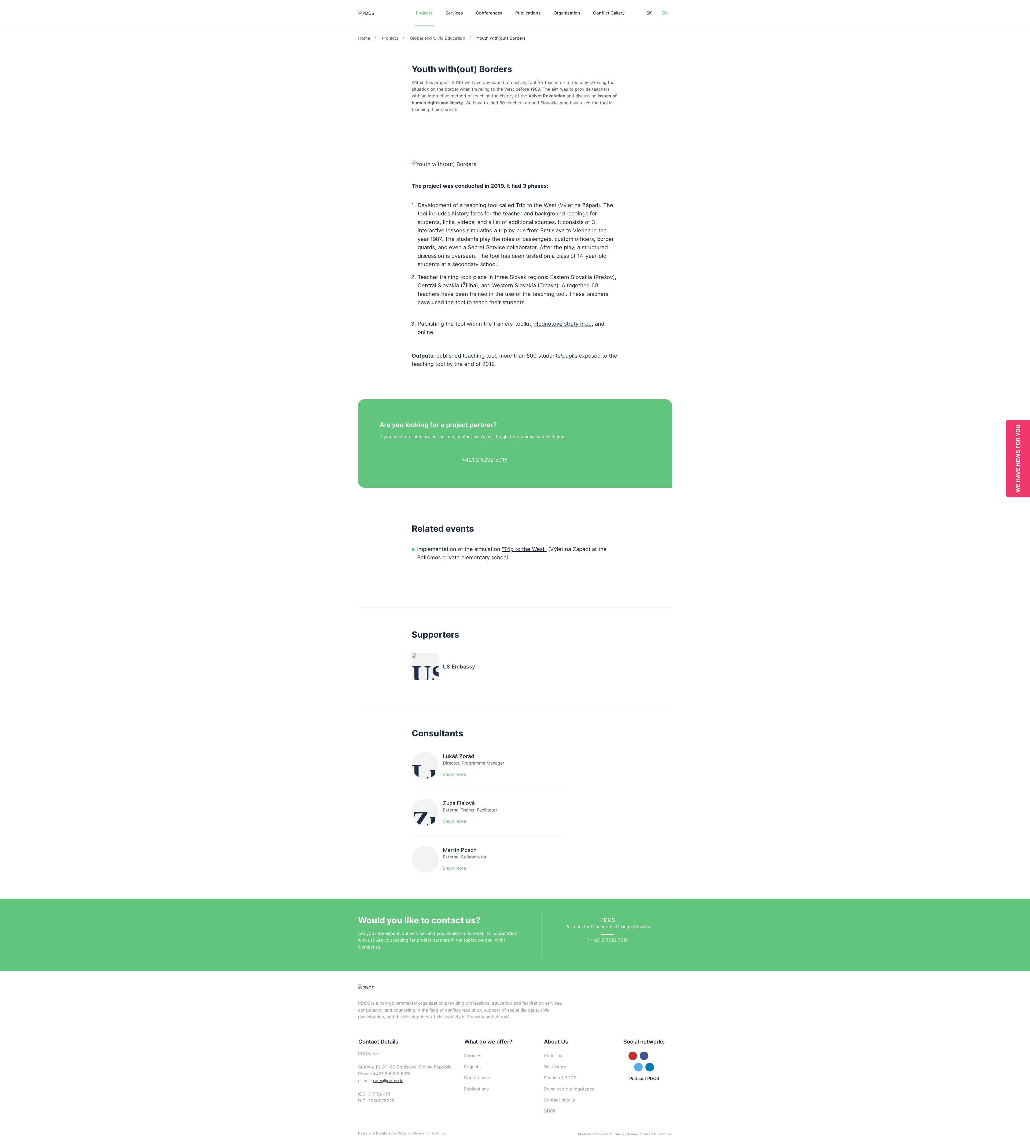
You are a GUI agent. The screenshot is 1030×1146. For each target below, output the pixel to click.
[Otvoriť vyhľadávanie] (636, 13)
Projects (390, 38)
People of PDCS (560, 1077)
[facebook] (429, 132)
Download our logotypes (569, 1089)
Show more (454, 774)
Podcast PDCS (644, 1078)
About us (553, 1055)
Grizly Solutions (409, 1133)
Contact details (559, 1100)
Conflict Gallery (609, 13)
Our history (555, 1066)
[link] (416, 132)
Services (454, 13)
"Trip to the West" (524, 549)
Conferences (489, 13)
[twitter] (441, 132)
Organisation (567, 13)
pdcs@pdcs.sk (388, 1080)
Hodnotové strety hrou (563, 324)
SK (649, 13)
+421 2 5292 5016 (484, 460)
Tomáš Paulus (435, 1133)
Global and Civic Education (437, 38)
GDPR (550, 1111)
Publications (528, 13)
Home (364, 38)
